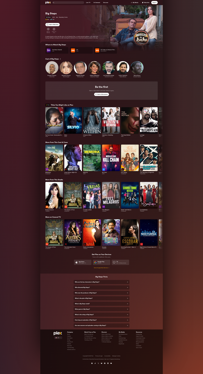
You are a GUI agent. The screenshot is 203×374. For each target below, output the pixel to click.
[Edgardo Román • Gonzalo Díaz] (80, 69)
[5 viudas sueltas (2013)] (92, 197)
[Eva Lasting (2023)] (130, 159)
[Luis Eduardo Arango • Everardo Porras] (108, 69)
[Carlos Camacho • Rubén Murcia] (122, 69)
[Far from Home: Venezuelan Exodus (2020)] (54, 122)
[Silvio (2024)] (73, 122)
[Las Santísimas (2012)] (149, 197)
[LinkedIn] (108, 363)
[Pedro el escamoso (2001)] (92, 234)
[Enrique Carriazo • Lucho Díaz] (51, 69)
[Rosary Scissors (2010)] (54, 197)
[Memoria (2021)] (92, 159)
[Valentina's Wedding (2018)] (111, 122)
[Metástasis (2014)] (54, 159)
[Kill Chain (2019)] (111, 159)
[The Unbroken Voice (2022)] (73, 234)
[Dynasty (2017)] (111, 234)
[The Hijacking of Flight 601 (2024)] (149, 159)
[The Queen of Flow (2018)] (73, 197)
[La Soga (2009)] (149, 122)
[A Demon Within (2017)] (92, 122)
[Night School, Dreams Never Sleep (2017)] (149, 234)
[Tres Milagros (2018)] (111, 197)
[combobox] (69, 2)
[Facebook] (104, 363)
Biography (61, 17)
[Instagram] (92, 363)
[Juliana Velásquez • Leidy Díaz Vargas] (94, 69)
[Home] (48, 2)
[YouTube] (111, 363)
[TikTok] (95, 363)
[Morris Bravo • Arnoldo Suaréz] (137, 69)
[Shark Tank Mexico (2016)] (130, 197)
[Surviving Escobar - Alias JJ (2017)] (130, 234)
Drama (65, 17)
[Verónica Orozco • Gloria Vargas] (66, 69)
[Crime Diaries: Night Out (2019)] (73, 159)
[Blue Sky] (101, 363)
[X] (98, 363)
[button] (54, 30)
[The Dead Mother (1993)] (130, 122)
